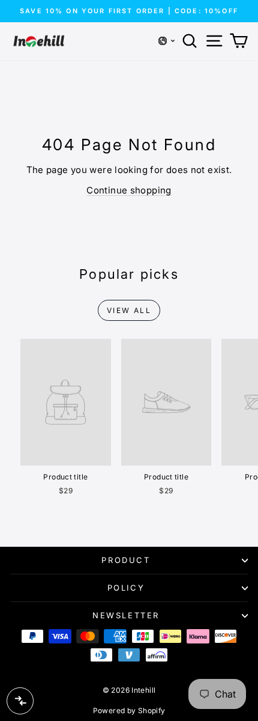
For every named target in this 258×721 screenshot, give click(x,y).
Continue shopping (128, 190)
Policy (126, 587)
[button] (167, 40)
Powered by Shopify (129, 710)
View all (129, 310)
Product (125, 560)
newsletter (126, 615)
